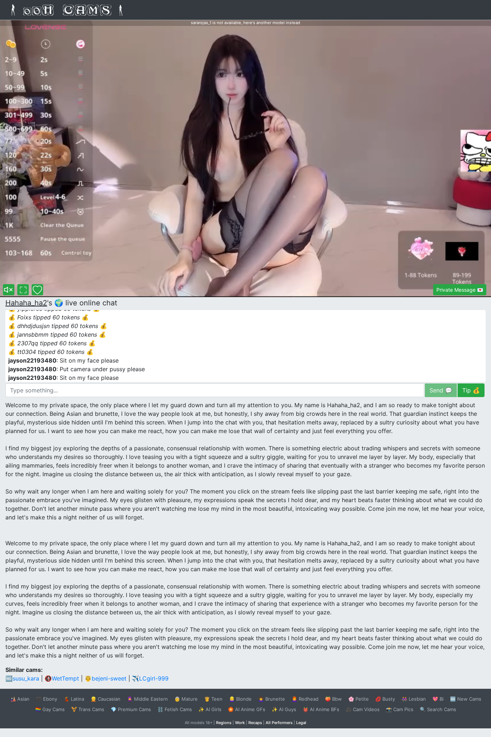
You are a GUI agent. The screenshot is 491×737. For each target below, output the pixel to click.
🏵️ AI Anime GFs (246, 709)
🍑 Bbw (333, 699)
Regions (223, 722)
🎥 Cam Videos (363, 709)
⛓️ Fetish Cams (174, 709)
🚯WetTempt (62, 678)
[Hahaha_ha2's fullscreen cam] (23, 289)
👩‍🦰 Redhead (305, 699)
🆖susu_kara (22, 678)
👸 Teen (213, 699)
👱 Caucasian (105, 699)
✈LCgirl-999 (150, 678)
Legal (301, 722)
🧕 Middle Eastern (147, 699)
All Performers (279, 722)
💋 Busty (385, 699)
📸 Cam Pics (399, 709)
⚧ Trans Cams (87, 709)
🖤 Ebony (46, 699)
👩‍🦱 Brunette (271, 699)
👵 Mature (186, 699)
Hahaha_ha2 (26, 303)
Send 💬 (441, 390)
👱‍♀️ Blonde (240, 699)
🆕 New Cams (465, 699)
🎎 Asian (19, 699)
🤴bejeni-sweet (105, 678)
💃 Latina (74, 699)
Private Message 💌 (459, 290)
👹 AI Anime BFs (321, 709)
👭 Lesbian (413, 699)
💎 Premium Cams (131, 709)
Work (240, 722)
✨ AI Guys (284, 709)
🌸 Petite (358, 699)
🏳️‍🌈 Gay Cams (50, 709)
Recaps (255, 722)
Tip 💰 (471, 390)
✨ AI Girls (209, 709)
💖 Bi (438, 699)
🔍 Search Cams (438, 709)
